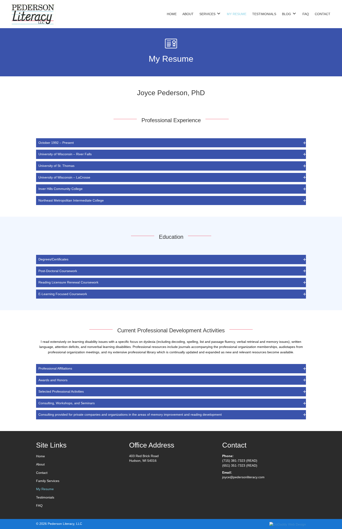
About (40, 464)
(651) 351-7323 (233, 465)
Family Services (47, 481)
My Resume (45, 489)
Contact (41, 473)
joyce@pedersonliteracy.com (243, 477)
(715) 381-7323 (233, 460)
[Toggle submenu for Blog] (294, 13)
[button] (171, 143)
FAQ (39, 505)
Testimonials (45, 497)
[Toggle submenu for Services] (218, 13)
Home (40, 456)
